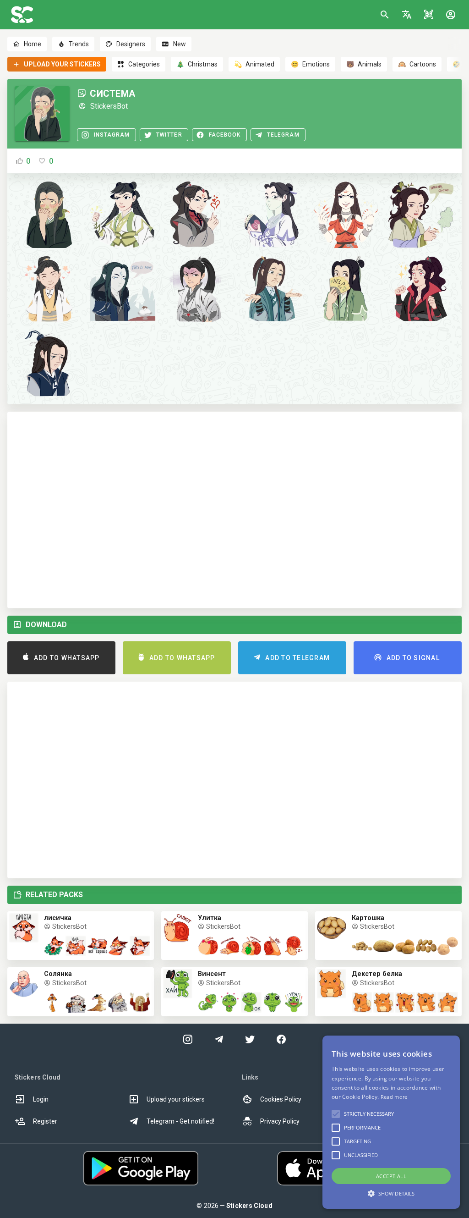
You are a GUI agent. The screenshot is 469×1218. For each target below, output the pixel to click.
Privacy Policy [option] (280, 1121)
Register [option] (45, 1121)
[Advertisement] (234, 510)
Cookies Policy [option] (280, 1099)
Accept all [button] (391, 1176)
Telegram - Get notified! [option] (180, 1121)
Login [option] (41, 1099)
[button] (407, 15)
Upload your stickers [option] (176, 1099)
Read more (394, 1096)
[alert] (391, 1122)
